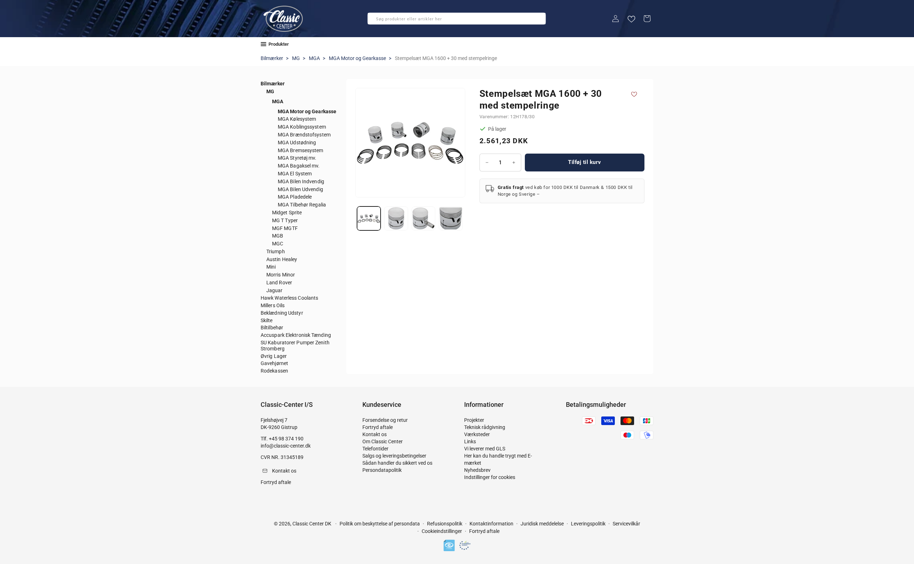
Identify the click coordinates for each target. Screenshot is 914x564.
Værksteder (477, 434)
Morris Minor (280, 275)
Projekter (474, 420)
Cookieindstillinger (442, 531)
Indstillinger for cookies (489, 477)
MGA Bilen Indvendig (301, 181)
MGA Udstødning (297, 142)
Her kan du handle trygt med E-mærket (498, 459)
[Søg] (375, 21)
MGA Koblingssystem (302, 127)
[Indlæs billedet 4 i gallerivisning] (450, 218)
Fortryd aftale (377, 427)
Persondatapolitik (382, 470)
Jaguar (274, 290)
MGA (314, 58)
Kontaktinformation (491, 523)
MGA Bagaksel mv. (299, 166)
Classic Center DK (311, 523)
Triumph (275, 251)
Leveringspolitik (588, 523)
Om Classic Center (382, 441)
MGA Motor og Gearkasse (357, 58)
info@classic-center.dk (286, 446)
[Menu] (263, 44)
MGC (277, 243)
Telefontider (375, 448)
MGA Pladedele (295, 197)
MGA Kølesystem (297, 119)
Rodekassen (274, 371)
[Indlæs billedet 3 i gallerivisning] (423, 218)
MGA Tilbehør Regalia (302, 205)
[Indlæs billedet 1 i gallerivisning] (369, 218)
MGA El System (295, 173)
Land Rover (279, 282)
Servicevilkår (626, 523)
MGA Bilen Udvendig (300, 189)
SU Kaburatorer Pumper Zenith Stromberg (295, 345)
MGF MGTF (285, 228)
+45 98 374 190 (286, 438)
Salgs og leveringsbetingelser (394, 456)
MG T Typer (285, 220)
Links (470, 441)
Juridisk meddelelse (542, 523)
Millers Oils (273, 305)
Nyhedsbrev (477, 470)
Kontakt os (374, 434)
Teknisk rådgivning (484, 427)
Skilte (267, 320)
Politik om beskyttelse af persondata (380, 523)
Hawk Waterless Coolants (289, 298)
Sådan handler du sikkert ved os (397, 463)
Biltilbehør (272, 327)
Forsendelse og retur (385, 420)
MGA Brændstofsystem (304, 135)
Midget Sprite (287, 212)
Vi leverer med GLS (484, 448)
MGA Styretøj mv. (297, 158)
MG (296, 58)
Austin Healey (281, 259)
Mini (271, 267)
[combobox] (457, 18)
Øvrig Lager (274, 356)
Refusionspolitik (444, 523)
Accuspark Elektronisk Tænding (296, 335)
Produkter (278, 44)
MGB (277, 236)
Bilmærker (272, 58)
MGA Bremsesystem (300, 150)
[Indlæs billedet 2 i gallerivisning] (396, 218)
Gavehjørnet (274, 363)
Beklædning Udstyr (282, 313)
